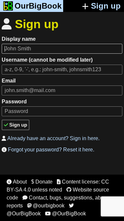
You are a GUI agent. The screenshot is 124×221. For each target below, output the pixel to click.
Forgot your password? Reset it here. (48, 149)
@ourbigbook (45, 205)
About (17, 182)
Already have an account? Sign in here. (51, 138)
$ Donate (42, 182)
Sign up (106, 5)
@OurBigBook (65, 213)
